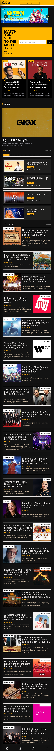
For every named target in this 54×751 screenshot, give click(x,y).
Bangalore (22, 155)
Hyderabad (31, 155)
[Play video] (27, 122)
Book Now (30, 167)
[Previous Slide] (6, 16)
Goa (50, 155)
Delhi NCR (13, 155)
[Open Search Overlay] (50, 2)
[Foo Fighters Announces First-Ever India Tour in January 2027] (24, 15)
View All (48, 150)
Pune (45, 155)
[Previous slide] (5, 80)
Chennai (39, 155)
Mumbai (6, 155)
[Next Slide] (48, 16)
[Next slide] (49, 80)
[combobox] (30, 3)
